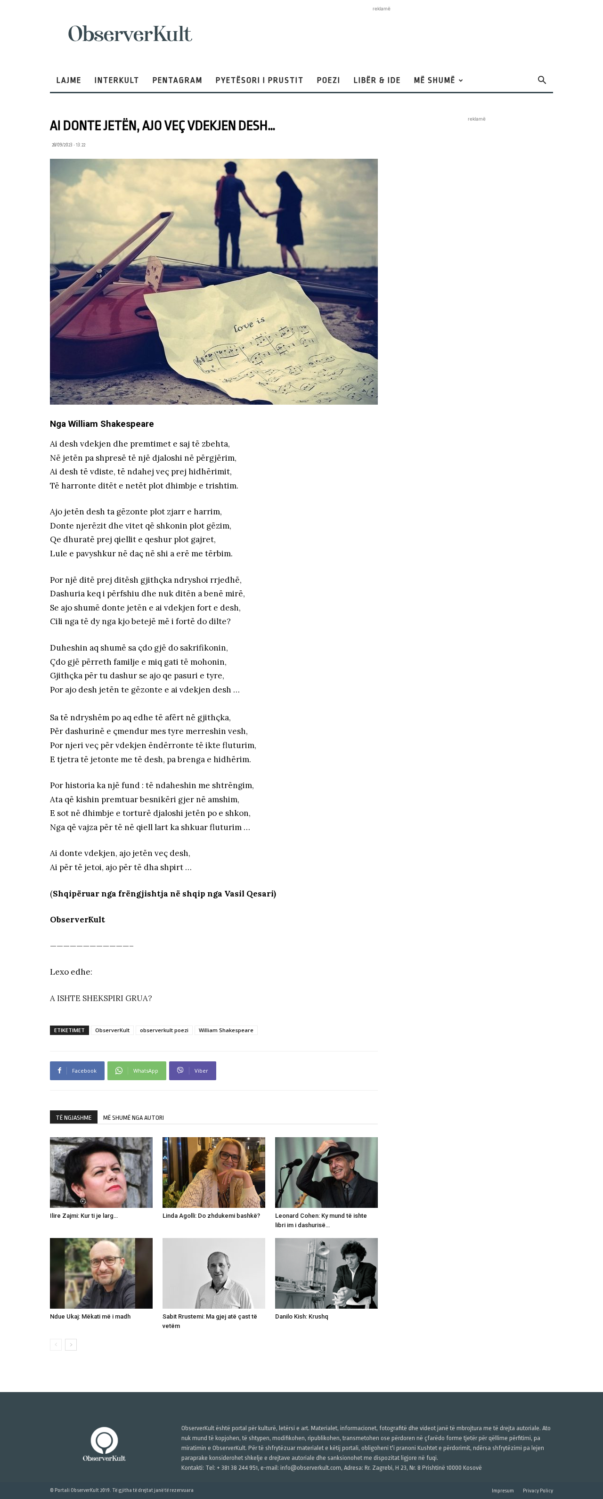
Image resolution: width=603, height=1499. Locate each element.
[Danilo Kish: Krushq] (326, 1273)
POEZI (329, 80)
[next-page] (71, 1345)
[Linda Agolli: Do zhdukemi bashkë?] (214, 1172)
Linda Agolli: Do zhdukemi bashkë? (211, 1215)
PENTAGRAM (178, 80)
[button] (541, 81)
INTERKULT (117, 80)
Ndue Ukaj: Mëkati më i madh (90, 1316)
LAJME (69, 80)
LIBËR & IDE (377, 80)
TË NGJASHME (74, 1117)
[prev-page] (56, 1345)
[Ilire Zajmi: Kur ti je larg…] (101, 1172)
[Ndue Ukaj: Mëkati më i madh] (101, 1273)
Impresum (503, 1491)
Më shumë (435, 80)
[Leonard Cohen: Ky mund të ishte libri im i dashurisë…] (326, 1172)
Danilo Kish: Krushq (301, 1316)
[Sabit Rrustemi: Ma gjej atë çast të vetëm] (214, 1273)
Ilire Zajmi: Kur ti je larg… (84, 1215)
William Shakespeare (226, 1030)
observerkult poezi (164, 1030)
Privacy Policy (538, 1491)
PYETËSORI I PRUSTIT (260, 80)
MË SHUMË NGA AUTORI (133, 1117)
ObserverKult (112, 1030)
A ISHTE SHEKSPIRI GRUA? (101, 998)
